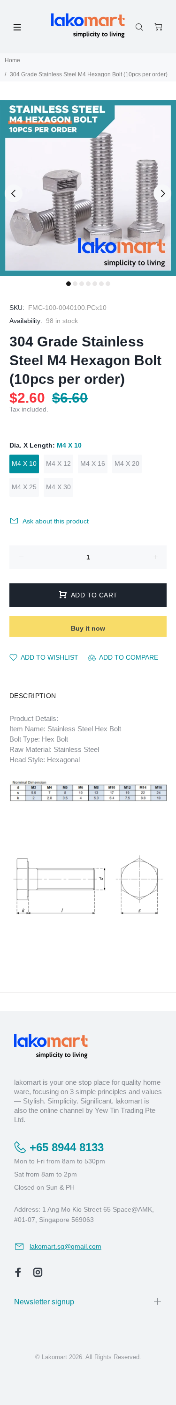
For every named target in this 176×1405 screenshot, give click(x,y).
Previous (14, 193)
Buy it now (88, 628)
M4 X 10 (24, 463)
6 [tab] (101, 283)
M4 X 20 (127, 463)
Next (162, 193)
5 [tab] (94, 283)
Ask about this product (56, 521)
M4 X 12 (58, 463)
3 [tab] (81, 283)
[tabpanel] (88, 188)
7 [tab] (108, 283)
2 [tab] (75, 283)
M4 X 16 (92, 463)
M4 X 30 (58, 487)
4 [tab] (88, 283)
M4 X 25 (24, 487)
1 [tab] (68, 283)
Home (12, 60)
